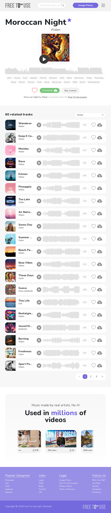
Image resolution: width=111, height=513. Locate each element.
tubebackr (28, 291)
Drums (22, 82)
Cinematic (9, 480)
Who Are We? (98, 480)
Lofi (7, 483)
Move (46, 82)
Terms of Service (67, 489)
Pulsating (99, 78)
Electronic (79, 78)
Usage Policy (65, 480)
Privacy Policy (65, 486)
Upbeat (33, 78)
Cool (25, 78)
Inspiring (9, 489)
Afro (9, 78)
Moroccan (56, 82)
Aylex (21, 227)
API (40, 492)
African (43, 78)
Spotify (95, 486)
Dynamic (53, 78)
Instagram (96, 489)
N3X (20, 303)
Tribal (89, 78)
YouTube (96, 483)
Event (82, 82)
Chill (62, 78)
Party (69, 78)
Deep (13, 82)
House (17, 78)
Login (41, 480)
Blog (41, 486)
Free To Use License (77, 97)
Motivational (93, 82)
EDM (75, 82)
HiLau (20, 291)
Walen (55, 29)
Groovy (31, 82)
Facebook (96, 492)
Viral (39, 82)
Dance (67, 82)
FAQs (41, 483)
